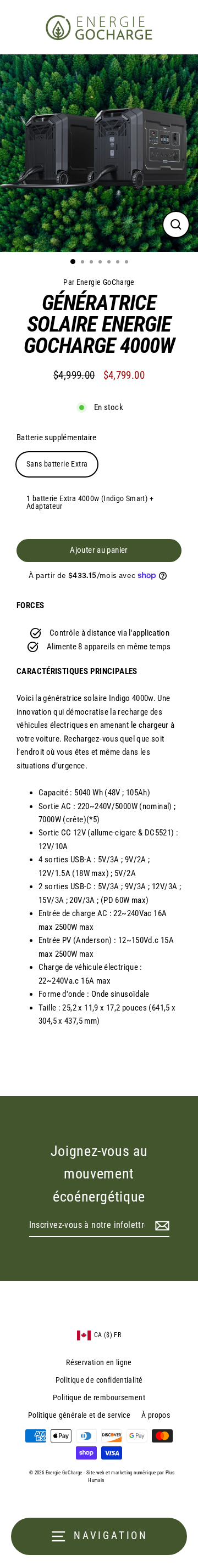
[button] (99, 1335)
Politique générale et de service (79, 1415)
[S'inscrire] (160, 1226)
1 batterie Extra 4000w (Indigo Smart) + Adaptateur (89, 502)
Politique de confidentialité (99, 1380)
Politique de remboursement (99, 1397)
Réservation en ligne (99, 1362)
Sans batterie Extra (56, 463)
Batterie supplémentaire (56, 437)
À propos (155, 1415)
